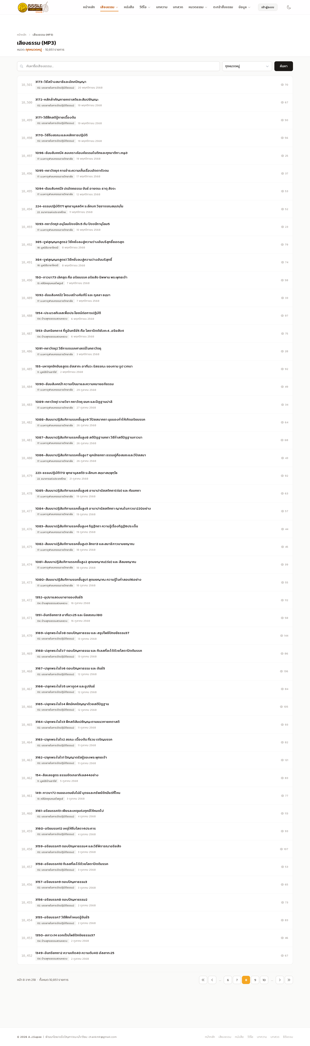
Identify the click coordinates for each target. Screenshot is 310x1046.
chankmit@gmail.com (103, 1037)
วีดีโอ (143, 7)
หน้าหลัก (89, 7)
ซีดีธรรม (288, 1037)
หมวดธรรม (196, 7)
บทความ (161, 7)
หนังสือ (129, 7)
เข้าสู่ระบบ (267, 7)
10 (264, 980)
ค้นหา (284, 66)
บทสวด (178, 7)
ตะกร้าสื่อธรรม (223, 7)
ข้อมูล (243, 7)
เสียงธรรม (107, 7)
